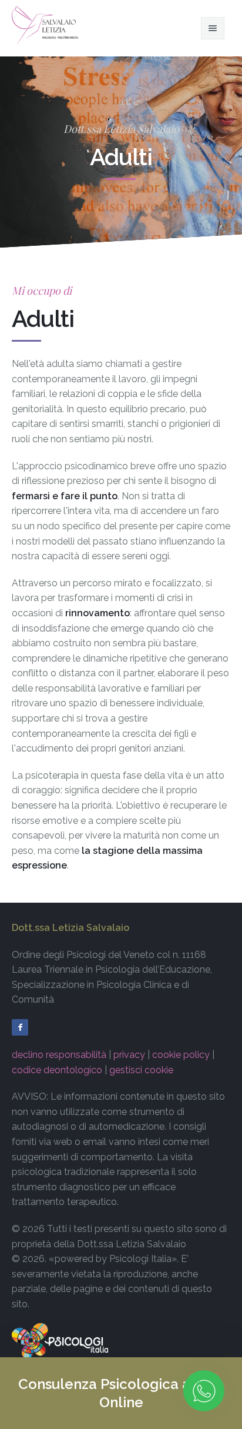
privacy (129, 1054)
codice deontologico (57, 1070)
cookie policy (181, 1054)
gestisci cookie (141, 1070)
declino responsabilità (59, 1054)
